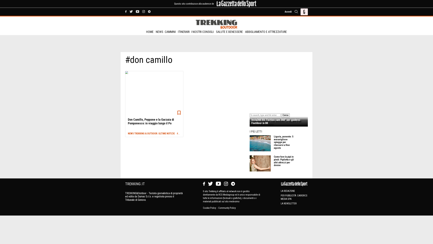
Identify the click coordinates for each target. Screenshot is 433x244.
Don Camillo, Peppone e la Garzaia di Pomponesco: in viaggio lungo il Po (151, 121)
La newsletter (289, 203)
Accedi (288, 11)
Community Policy (227, 208)
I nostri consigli (202, 32)
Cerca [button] (285, 115)
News (159, 32)
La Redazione (288, 191)
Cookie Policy (210, 208)
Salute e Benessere (229, 32)
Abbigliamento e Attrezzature (266, 32)
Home (150, 32)
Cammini (170, 32)
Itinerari (184, 32)
